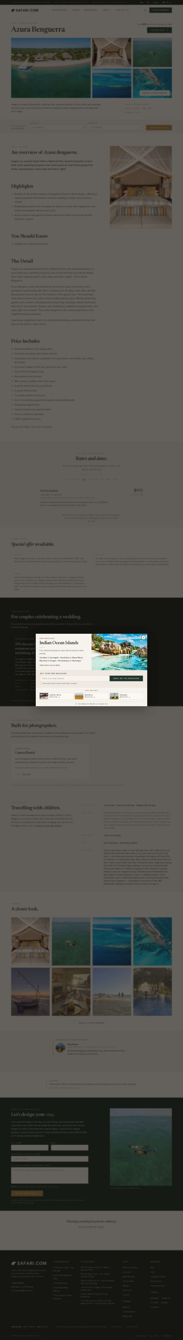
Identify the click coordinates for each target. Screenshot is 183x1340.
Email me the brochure (126, 678)
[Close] (143, 637)
